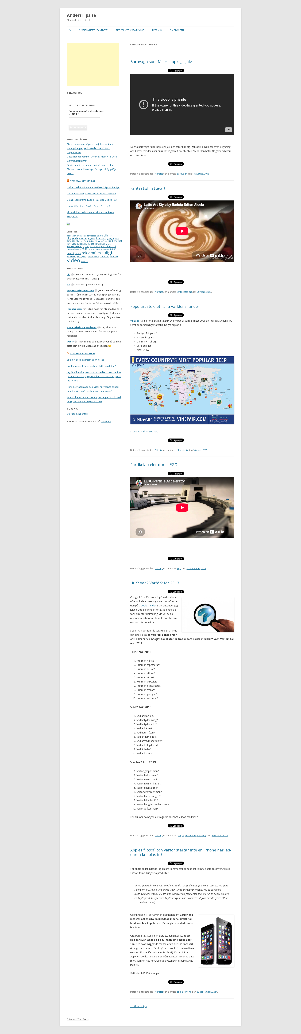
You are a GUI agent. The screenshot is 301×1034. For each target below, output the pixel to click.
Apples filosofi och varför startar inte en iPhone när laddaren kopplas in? (180, 852)
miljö (84, 248)
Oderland (106, 421)
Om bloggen (177, 30)
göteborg (71, 240)
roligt (107, 252)
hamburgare (90, 240)
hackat (80, 241)
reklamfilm (91, 252)
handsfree (102, 241)
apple (180, 991)
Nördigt (159, 173)
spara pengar (76, 256)
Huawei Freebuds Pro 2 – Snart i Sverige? (88, 206)
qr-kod (70, 253)
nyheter (91, 249)
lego (179, 568)
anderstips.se (90, 236)
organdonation (103, 249)
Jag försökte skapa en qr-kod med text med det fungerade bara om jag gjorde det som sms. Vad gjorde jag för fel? (94, 376)
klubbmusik (105, 244)
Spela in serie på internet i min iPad (85, 359)
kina (97, 243)
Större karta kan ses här (143, 431)
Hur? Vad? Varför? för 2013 (154, 582)
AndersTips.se (81, 15)
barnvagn (182, 173)
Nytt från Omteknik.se (82, 181)
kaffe (179, 291)
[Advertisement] (93, 64)
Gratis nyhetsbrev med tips (93, 30)
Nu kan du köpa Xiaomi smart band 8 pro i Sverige (93, 187)
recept (78, 253)
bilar (109, 236)
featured (101, 238)
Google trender (147, 605)
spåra (89, 256)
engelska (91, 238)
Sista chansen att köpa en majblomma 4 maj (90, 144)
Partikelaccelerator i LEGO (153, 464)
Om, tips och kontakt (77, 413)
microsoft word (74, 249)
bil (105, 235)
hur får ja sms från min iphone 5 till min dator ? (91, 366)
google (180, 835)
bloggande (72, 238)
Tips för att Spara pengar (130, 30)
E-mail (74, 113)
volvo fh (84, 261)
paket (113, 248)
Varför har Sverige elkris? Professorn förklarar (91, 193)
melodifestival (108, 246)
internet (118, 240)
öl (178, 450)
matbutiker (95, 246)
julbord (81, 243)
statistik (184, 450)
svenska (95, 256)
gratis (117, 238)
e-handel (83, 238)
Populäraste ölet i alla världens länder (164, 306)
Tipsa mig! (157, 30)
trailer (114, 256)
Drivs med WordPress (77, 1019)
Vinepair (134, 320)
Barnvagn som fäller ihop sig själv (161, 61)
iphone (187, 991)
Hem (69, 30)
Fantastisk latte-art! (148, 188)
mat (87, 246)
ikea (110, 241)
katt (92, 243)
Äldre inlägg (138, 1006)
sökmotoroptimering (195, 835)
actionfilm (71, 236)
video (73, 260)
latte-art (187, 291)
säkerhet (104, 256)
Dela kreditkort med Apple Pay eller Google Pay (92, 199)
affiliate (80, 236)
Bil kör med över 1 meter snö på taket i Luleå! (90, 165)
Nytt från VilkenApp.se (82, 353)
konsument (73, 246)
